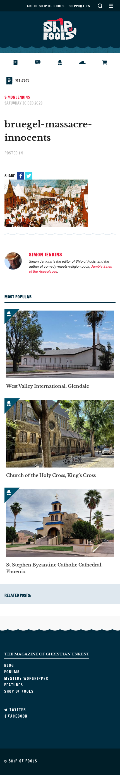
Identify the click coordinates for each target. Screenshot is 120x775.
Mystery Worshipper (64, 62)
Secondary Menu (111, 5)
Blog (18, 62)
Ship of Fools (60, 28)
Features (86, 62)
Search (100, 5)
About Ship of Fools (45, 6)
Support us (79, 6)
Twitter (28, 176)
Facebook (20, 176)
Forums (42, 62)
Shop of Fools (109, 62)
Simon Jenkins (17, 97)
